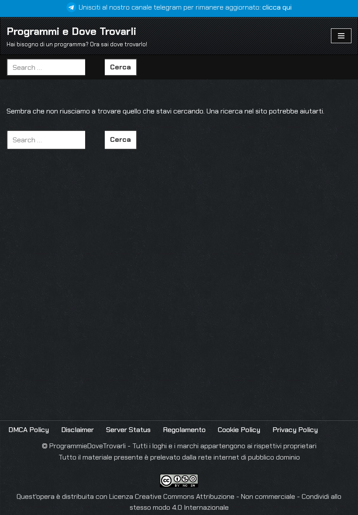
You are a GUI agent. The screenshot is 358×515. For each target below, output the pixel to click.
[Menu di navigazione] (341, 35)
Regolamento (184, 429)
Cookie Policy (239, 429)
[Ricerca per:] (56, 67)
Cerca (120, 67)
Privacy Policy (295, 429)
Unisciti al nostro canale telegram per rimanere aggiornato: (185, 7)
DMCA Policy (28, 429)
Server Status (128, 429)
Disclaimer (77, 429)
